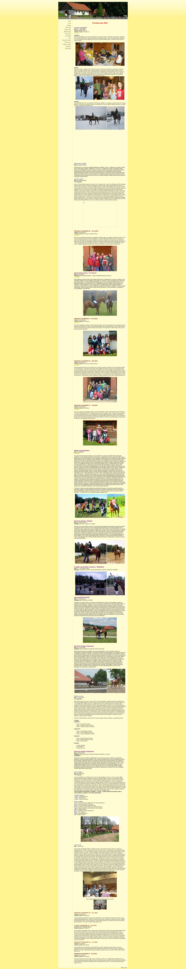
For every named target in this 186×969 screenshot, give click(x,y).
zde (82, 181)
